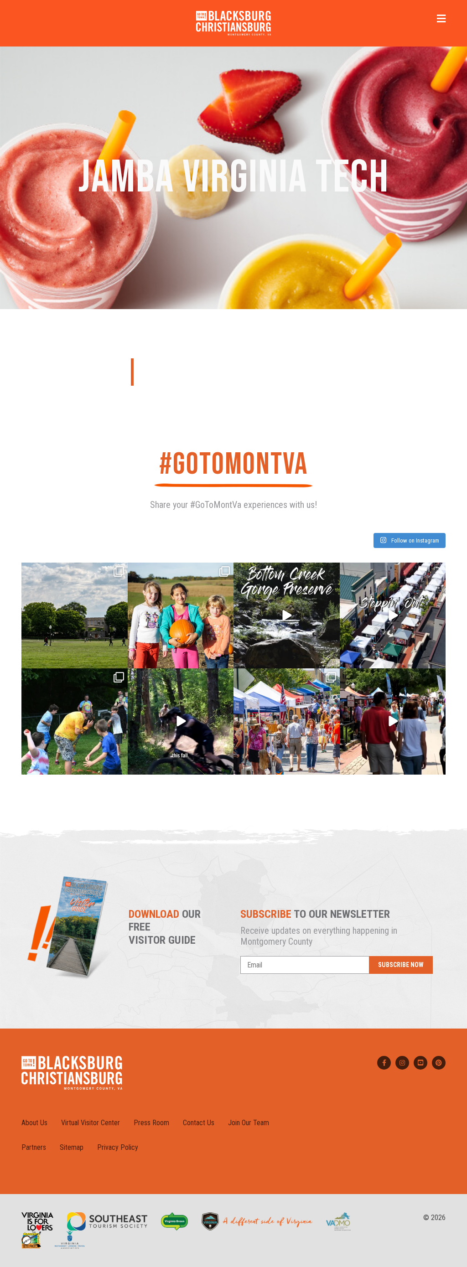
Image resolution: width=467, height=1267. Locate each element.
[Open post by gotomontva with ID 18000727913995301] (393, 721)
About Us (34, 1122)
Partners (33, 1147)
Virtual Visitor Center (90, 1122)
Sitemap (71, 1147)
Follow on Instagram (414, 540)
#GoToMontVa (233, 464)
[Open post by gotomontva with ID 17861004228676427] (181, 616)
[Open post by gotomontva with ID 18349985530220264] (74, 721)
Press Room (151, 1122)
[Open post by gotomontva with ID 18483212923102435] (393, 616)
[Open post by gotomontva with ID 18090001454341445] (287, 721)
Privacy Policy (117, 1147)
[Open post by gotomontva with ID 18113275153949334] (287, 616)
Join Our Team (248, 1122)
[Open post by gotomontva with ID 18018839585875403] (74, 616)
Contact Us (198, 1122)
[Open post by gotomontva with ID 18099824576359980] (181, 721)
